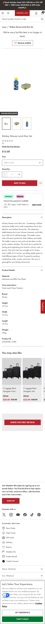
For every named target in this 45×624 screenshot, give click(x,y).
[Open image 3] (26, 124)
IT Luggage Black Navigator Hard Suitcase (9, 390)
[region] (22, 602)
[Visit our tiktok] (32, 515)
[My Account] (36, 13)
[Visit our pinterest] (39, 515)
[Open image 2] (16, 124)
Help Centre (11, 533)
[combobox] (22, 163)
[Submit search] (8, 13)
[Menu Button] (3, 13)
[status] (12, 174)
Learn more (36, 204)
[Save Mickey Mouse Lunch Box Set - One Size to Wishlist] (15, 43)
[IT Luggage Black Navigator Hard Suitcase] (11, 371)
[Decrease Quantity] (5, 174)
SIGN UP (11, 501)
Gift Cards (10, 537)
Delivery (9, 542)
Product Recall (11, 556)
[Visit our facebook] (25, 515)
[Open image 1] (6, 124)
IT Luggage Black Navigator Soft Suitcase (29, 390)
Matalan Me (11, 552)
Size (4, 156)
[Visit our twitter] (4, 515)
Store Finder (10, 528)
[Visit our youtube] (18, 515)
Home (4, 27)
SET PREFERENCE (22, 612)
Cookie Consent (12, 561)
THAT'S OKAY (22, 619)
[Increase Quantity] (19, 174)
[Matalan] (22, 13)
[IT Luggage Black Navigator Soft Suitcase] (32, 371)
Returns (9, 547)
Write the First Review (11, 146)
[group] (10, 398)
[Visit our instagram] (11, 515)
